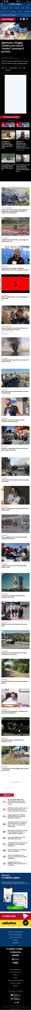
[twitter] (2, 1)
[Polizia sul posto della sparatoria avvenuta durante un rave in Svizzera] (15, 639)
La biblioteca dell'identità (15, 937)
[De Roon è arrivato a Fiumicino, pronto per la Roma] (15, 611)
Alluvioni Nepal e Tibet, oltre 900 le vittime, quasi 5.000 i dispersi (8, 166)
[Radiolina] (15, 923)
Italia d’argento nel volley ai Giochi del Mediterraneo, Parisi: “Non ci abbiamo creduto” (15, 269)
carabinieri (8, 70)
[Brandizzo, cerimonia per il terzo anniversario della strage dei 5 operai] (15, 435)
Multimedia (7, 19)
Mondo (27, 8)
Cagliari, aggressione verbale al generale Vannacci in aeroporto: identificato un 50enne (17, 816)
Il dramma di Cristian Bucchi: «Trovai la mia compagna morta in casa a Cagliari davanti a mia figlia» (18, 832)
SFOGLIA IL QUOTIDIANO (8, 15)
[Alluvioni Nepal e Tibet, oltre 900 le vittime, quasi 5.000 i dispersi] (8, 158)
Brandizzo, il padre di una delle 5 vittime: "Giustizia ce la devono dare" (13, 420)
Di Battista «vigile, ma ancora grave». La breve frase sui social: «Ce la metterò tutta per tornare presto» (18, 809)
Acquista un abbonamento (15, 934)
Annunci (15, 940)
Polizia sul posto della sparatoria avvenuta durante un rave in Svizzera (13, 653)
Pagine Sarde (15, 942)
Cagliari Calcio (27, 11)
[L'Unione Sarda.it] (15, 4)
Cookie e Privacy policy (15, 969)
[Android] (15, 999)
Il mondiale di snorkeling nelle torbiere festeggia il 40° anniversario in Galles (7, 145)
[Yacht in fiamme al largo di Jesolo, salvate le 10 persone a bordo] (15, 346)
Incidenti (20, 11)
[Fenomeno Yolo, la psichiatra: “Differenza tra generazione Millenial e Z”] (15, 698)
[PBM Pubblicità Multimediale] (15, 963)
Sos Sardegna (13, 11)
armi (20, 67)
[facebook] (4, 1)
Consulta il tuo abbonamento (15, 931)
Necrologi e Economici (15, 972)
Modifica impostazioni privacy (15, 980)
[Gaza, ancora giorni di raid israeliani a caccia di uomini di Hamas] (15, 378)
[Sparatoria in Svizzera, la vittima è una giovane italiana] (15, 668)
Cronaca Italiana (13, 67)
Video (11, 8)
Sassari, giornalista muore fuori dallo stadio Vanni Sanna (16, 838)
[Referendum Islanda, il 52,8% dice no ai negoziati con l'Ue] (15, 726)
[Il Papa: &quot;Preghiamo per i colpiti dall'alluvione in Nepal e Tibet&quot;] (15, 495)
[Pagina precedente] (21, 782)
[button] (18, 19)
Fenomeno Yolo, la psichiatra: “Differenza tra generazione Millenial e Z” (14, 712)
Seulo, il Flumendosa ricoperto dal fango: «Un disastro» (17, 850)
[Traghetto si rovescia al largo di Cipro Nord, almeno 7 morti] (15, 552)
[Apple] (15, 995)
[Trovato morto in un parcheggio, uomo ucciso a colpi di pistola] (15, 755)
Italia (22, 8)
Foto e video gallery (11, 117)
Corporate (15, 985)
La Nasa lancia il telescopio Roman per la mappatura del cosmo (13, 596)
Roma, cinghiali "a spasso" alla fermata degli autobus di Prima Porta (14, 537)
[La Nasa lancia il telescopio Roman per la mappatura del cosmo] (15, 582)
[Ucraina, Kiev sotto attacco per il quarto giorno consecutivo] (15, 466)
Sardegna (17, 8)
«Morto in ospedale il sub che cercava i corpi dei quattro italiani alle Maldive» (17, 856)
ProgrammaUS (4, 8)
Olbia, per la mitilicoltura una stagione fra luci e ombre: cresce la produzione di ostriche (22, 145)
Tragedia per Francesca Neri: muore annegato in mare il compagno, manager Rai (18, 844)
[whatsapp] (7, 1)
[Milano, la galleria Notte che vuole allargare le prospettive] (15, 283)
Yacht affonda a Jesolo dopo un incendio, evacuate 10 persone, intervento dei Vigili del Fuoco (23, 168)
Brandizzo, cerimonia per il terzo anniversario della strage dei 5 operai (14, 449)
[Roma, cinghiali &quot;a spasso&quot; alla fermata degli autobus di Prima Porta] (15, 524)
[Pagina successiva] (9, 782)
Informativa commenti (15, 983)
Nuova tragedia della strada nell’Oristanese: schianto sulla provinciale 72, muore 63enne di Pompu (17, 802)
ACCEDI (28, 1)
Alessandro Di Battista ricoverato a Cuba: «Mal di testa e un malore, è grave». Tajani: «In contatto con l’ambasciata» (18, 824)
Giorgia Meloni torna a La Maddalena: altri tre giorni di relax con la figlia (17, 863)
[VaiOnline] (15, 959)
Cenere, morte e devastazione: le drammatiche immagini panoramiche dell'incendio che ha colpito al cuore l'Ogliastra (15, 211)
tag (6, 67)
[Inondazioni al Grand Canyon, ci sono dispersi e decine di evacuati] (15, 226)
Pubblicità (15, 974)
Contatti (15, 977)
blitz (24, 67)
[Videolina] (15, 916)
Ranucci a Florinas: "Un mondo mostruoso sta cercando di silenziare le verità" (14, 328)
